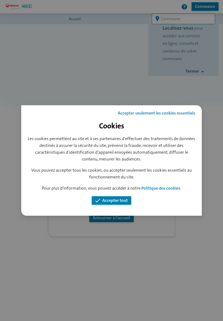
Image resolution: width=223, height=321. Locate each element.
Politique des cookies (160, 188)
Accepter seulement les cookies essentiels (156, 113)
